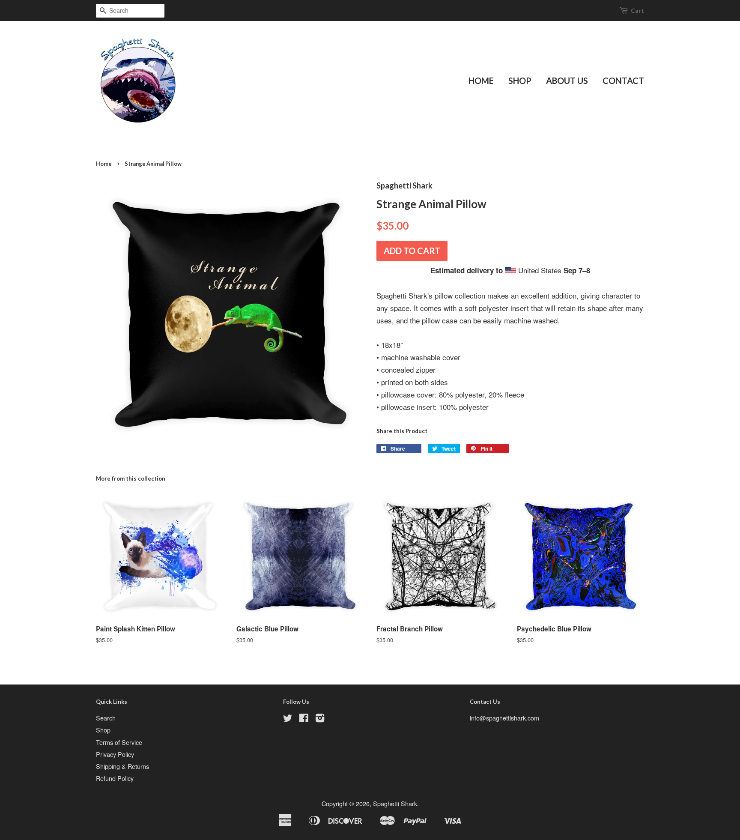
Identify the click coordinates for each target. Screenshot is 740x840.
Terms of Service (119, 742)
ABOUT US (567, 80)
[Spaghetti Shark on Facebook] (304, 718)
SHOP (519, 80)
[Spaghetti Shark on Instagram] (320, 718)
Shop (103, 729)
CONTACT (623, 80)
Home (104, 163)
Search (106, 717)
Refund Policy (115, 778)
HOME (481, 80)
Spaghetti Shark (395, 803)
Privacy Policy (115, 754)
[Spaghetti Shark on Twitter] (287, 718)
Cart (637, 10)
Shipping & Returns (122, 766)
